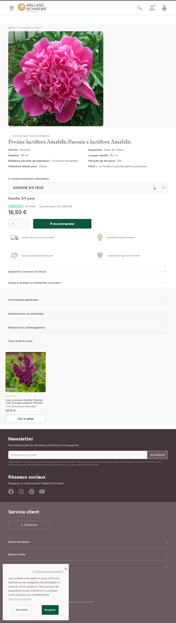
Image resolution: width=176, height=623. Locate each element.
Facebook (11, 491)
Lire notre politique (20, 599)
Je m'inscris (157, 454)
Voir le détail (26, 418)
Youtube (42, 491)
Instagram (21, 491)
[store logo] (32, 7)
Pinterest (31, 491)
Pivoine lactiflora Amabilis (30, 27)
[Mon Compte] (151, 7)
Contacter (31, 524)
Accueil (11, 27)
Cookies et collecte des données (77, 602)
